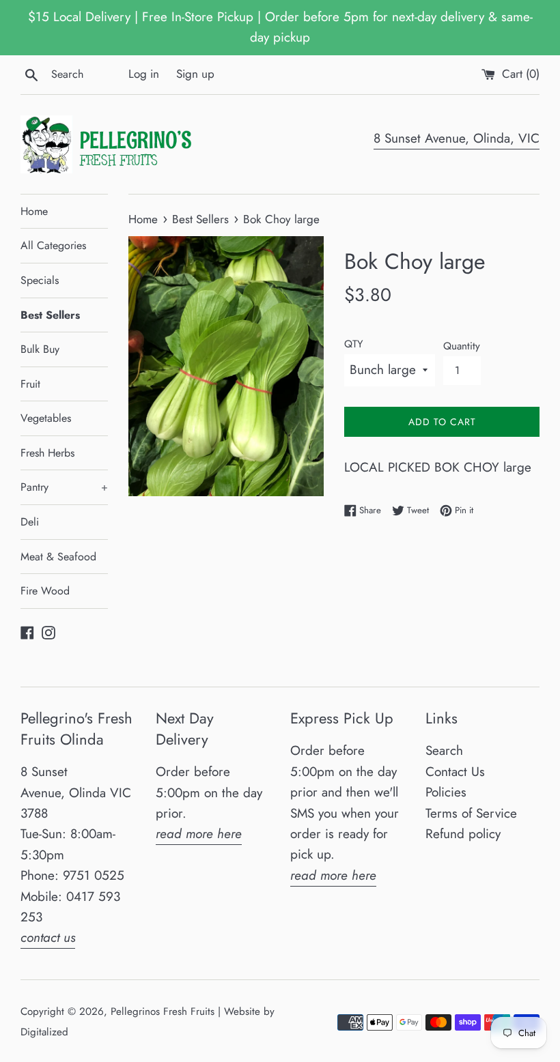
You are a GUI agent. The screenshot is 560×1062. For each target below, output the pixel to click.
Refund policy (463, 833)
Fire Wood (45, 591)
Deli (29, 522)
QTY (353, 343)
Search (444, 750)
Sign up (195, 74)
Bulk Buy (39, 349)
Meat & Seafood (58, 556)
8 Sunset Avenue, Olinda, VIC (457, 138)
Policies (445, 792)
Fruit (30, 384)
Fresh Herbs (47, 453)
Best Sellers (50, 315)
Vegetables (45, 418)
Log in (143, 74)
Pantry (64, 487)
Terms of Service (471, 813)
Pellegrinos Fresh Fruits (162, 1011)
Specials (39, 280)
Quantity (461, 346)
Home (34, 211)
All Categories (53, 245)
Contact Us (455, 771)
